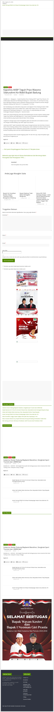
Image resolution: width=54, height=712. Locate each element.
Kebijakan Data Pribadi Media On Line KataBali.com (27, 686)
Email (4, 243)
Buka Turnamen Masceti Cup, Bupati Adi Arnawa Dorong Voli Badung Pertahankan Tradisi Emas (24, 418)
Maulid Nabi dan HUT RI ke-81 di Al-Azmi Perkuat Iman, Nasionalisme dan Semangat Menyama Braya (25, 410)
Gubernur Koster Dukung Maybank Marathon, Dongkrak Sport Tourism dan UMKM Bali (22, 407)
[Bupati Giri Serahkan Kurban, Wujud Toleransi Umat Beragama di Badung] (10, 177)
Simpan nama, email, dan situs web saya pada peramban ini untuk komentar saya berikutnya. (24, 257)
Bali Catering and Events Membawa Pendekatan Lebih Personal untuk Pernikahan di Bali (22, 420)
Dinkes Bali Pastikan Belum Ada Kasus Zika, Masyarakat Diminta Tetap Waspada (20, 412)
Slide (14, 457)
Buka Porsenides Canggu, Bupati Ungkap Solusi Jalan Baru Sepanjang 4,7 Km (19, 416)
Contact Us (25, 677)
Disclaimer (25, 680)
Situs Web (4, 250)
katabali (15, 94)
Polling (24, 697)
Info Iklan (25, 682)
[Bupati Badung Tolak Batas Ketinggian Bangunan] (27, 177)
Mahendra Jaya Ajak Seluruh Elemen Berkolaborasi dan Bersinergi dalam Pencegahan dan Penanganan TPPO (24, 156)
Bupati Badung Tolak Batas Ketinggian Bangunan (26, 194)
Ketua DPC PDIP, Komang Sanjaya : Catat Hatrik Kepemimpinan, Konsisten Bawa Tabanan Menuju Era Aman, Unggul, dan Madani (43, 197)
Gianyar (5, 457)
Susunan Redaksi (27, 699)
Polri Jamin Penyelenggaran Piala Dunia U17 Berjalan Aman (21, 149)
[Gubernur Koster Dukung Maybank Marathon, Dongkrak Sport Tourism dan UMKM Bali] (27, 428)
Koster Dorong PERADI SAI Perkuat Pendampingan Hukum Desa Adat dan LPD (20, 5)
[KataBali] (3, 38)
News (10, 87)
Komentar (5, 215)
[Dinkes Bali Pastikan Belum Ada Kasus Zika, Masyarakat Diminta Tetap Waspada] (7, 489)
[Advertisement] (28, 33)
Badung (5, 87)
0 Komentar (21, 94)
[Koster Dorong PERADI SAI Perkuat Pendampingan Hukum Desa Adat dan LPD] (7, 499)
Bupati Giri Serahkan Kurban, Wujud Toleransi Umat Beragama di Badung (9, 195)
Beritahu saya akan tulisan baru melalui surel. (14, 269)
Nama (4, 235)
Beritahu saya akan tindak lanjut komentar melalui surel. (17, 266)
